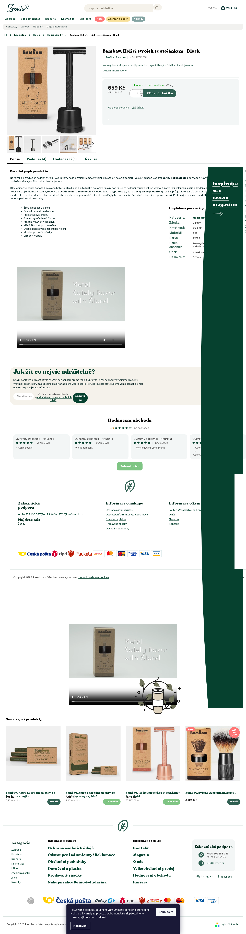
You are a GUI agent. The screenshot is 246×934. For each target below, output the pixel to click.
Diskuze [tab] (90, 159)
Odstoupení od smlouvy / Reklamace (127, 514)
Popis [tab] (15, 159)
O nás (172, 514)
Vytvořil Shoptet (231, 924)
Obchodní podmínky (117, 528)
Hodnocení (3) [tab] (65, 159)
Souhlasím (166, 912)
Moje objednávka (56, 27)
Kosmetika (17, 863)
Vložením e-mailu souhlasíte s (53, 397)
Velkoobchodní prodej (153, 868)
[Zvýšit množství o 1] (141, 91)
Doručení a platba (116, 519)
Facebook (226, 876)
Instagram (207, 876)
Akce (14, 877)
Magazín (38, 27)
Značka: (116, 57)
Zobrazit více (130, 466)
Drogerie (16, 859)
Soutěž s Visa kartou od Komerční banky (192, 510)
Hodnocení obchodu (130, 420)
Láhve (14, 868)
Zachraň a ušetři (20, 873)
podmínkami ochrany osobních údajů (54, 399)
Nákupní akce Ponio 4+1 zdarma (77, 882)
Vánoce (25, 27)
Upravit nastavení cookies (93, 577)
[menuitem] (10, 19)
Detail (54, 801)
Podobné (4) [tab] (36, 159)
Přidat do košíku (160, 93)
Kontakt (174, 524)
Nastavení (80, 925)
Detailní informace (113, 70)
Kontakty (11, 27)
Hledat (157, 7)
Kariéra (140, 882)
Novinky (16, 882)
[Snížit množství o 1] (141, 95)
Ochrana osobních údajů (119, 510)
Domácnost (18, 854)
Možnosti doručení (118, 107)
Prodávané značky (116, 524)
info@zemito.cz (215, 863)
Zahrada (16, 849)
